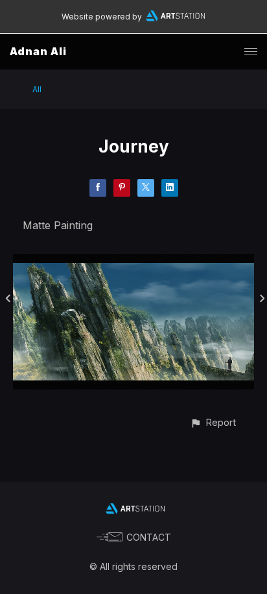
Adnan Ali (38, 51)
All (36, 89)
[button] (213, 422)
